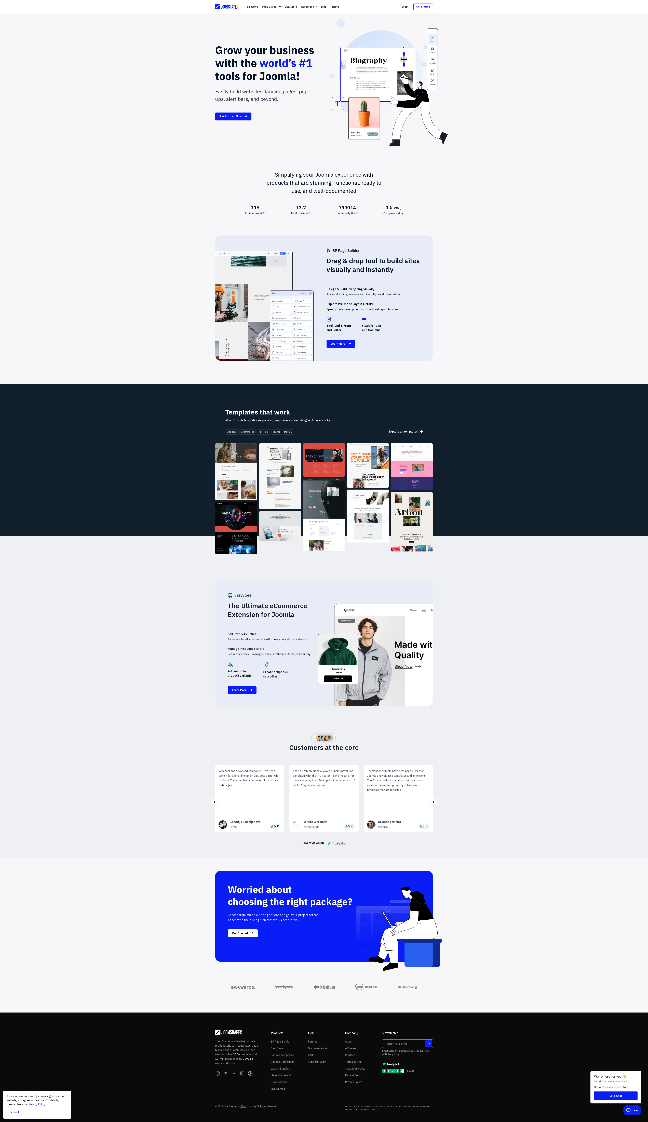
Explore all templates (403, 431)
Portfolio (263, 431)
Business (232, 431)
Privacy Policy (392, 1054)
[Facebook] (218, 1073)
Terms (426, 1051)
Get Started (423, 6)
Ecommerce (247, 431)
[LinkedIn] (242, 1073)
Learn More (338, 343)
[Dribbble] (250, 1073)
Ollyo (243, 1106)
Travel (276, 431)
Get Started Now (230, 116)
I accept (14, 1112)
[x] (226, 1073)
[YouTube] (234, 1073)
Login (405, 6)
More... (288, 431)
